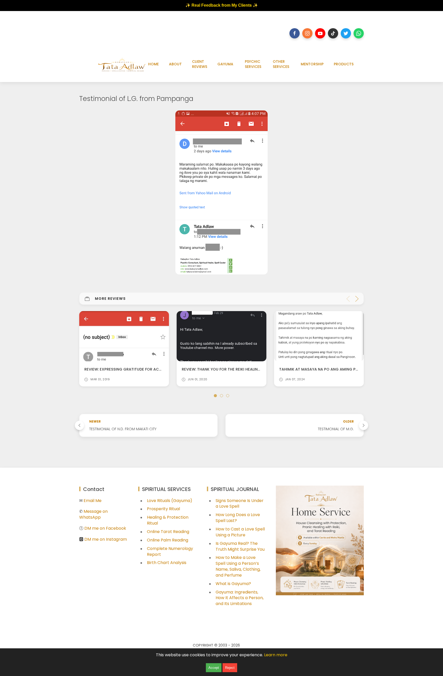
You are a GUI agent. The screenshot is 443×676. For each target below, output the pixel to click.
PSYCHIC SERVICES (253, 64)
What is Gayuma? (233, 584)
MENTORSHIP (312, 64)
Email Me (93, 501)
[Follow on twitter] (346, 33)
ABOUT (175, 64)
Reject (230, 668)
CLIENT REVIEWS (199, 64)
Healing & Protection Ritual (167, 520)
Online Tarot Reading (168, 532)
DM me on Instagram (105, 539)
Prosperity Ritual (163, 509)
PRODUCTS (344, 64)
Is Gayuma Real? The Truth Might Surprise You (240, 546)
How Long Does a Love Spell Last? (238, 518)
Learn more (275, 655)
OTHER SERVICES (281, 64)
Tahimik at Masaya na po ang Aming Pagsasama (328, 369)
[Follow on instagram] (307, 33)
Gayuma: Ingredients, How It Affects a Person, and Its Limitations (240, 598)
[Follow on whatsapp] (359, 33)
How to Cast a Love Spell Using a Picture (240, 532)
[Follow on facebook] (294, 33)
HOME (153, 64)
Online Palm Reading (167, 540)
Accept (213, 668)
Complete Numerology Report (170, 551)
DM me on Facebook (105, 528)
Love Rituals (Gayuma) (169, 501)
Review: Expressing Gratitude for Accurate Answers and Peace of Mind (157, 369)
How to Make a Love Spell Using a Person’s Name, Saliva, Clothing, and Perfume (238, 566)
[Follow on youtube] (320, 33)
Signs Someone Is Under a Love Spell (240, 503)
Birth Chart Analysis (166, 563)
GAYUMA (225, 64)
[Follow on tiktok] (333, 33)
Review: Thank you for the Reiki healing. (221, 369)
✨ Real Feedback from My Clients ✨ (221, 5)
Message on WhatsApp (93, 514)
